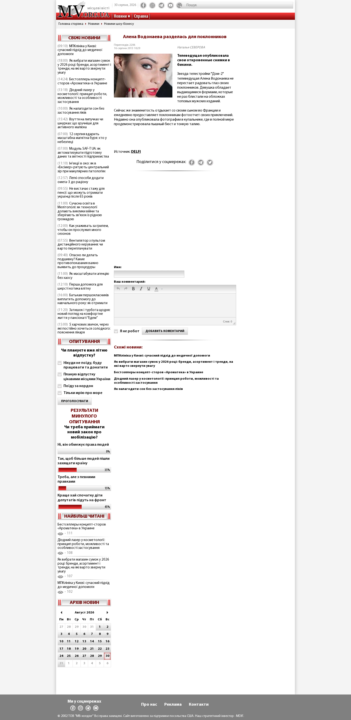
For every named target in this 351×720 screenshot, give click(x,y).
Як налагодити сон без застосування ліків (81, 111)
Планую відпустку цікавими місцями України (87, 377)
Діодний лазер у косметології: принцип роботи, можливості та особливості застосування (82, 96)
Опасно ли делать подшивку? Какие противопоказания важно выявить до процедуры (78, 261)
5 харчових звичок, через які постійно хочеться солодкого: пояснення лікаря (84, 328)
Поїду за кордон (78, 386)
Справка (141, 16)
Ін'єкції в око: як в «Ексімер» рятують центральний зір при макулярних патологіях (83, 167)
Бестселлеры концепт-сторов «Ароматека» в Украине (82, 81)
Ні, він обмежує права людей (83, 445)
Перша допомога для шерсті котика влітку (80, 287)
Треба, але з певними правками (76, 479)
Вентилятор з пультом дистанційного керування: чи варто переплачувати (81, 244)
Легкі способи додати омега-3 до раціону (81, 180)
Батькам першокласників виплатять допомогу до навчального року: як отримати (83, 299)
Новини (120, 16)
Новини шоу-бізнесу (119, 24)
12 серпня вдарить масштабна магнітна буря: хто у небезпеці (82, 138)
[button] (118, 289)
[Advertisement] (175, 223)
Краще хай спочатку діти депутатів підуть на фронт (82, 498)
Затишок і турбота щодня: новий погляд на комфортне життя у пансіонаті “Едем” (84, 314)
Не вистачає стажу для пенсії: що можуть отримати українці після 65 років (81, 193)
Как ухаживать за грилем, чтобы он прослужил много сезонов (83, 230)
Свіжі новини (84, 38)
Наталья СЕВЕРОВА (191, 47)
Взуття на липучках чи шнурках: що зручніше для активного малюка (80, 123)
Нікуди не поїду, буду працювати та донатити (86, 365)
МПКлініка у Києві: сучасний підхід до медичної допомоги (80, 50)
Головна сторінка (70, 24)
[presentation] (118, 289)
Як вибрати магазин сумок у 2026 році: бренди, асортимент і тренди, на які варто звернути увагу (84, 67)
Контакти (199, 705)
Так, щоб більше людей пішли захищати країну (84, 461)
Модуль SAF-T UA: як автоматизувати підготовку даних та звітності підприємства (83, 152)
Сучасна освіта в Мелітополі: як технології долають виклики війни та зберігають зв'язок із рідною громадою (80, 211)
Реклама (173, 705)
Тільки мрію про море (83, 393)
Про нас (149, 705)
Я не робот (129, 331)
